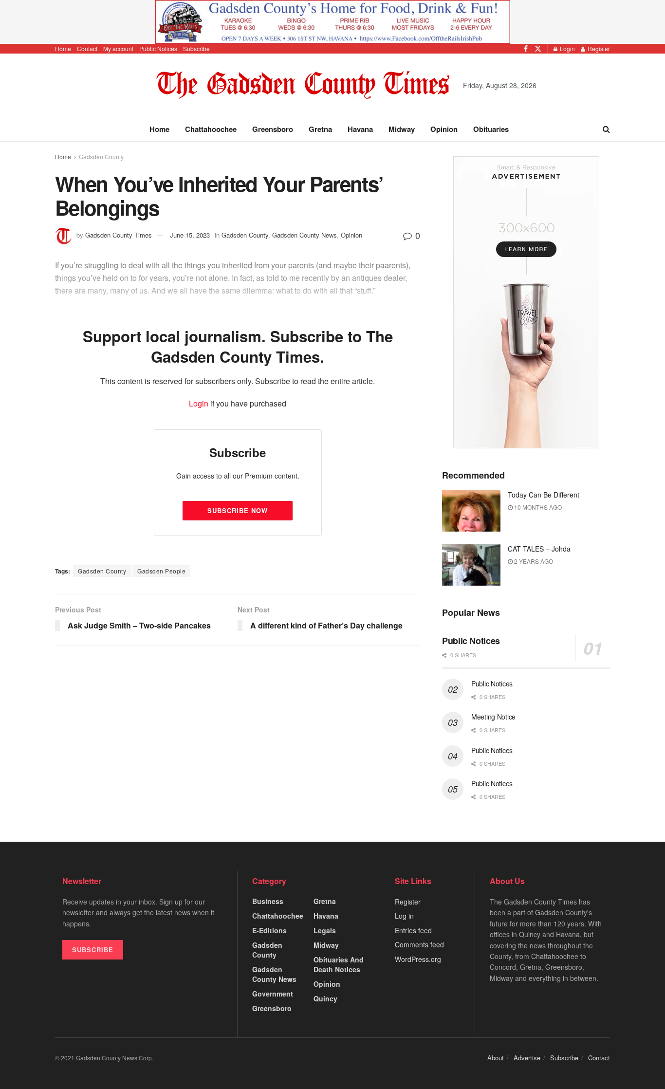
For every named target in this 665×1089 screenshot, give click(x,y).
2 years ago (533, 561)
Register (598, 48)
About (495, 1057)
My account (118, 48)
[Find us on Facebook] (526, 49)
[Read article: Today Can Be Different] (471, 511)
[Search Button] (606, 129)
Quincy (325, 998)
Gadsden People (161, 571)
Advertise (527, 1057)
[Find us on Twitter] (538, 49)
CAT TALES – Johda (539, 549)
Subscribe (196, 48)
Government (272, 993)
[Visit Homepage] (302, 85)
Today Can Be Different (543, 494)
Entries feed (413, 930)
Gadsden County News (274, 974)
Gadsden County (101, 156)
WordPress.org (418, 959)
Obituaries (491, 129)
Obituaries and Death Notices (339, 964)
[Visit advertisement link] (332, 22)
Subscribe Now (237, 510)
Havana (360, 129)
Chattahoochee (211, 129)
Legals (325, 930)
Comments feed (419, 944)
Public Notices (158, 48)
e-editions (269, 930)
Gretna (320, 129)
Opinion (444, 129)
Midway (401, 129)
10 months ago (537, 507)
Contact (87, 48)
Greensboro (272, 129)
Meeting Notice (493, 716)
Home (63, 48)
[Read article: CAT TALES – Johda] (471, 565)
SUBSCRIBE (92, 949)
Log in (404, 916)
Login (566, 48)
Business (267, 901)
